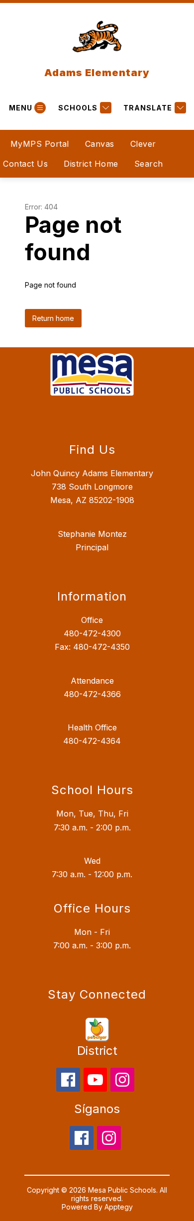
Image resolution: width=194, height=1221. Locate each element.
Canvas (99, 144)
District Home (91, 164)
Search (148, 164)
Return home (53, 318)
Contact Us (25, 164)
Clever (143, 144)
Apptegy (118, 1207)
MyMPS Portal (39, 144)
